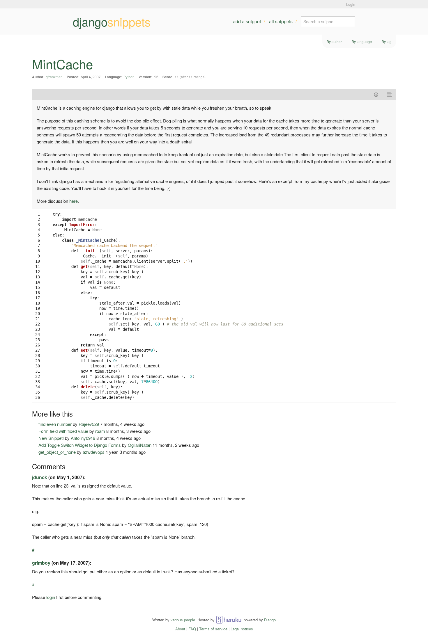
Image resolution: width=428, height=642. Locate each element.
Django (270, 620)
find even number (55, 424)
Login (350, 4)
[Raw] (389, 94)
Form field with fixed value (63, 431)
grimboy (41, 562)
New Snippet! (51, 438)
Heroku (229, 620)
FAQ (192, 629)
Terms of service (213, 629)
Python (129, 76)
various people (183, 620)
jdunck (39, 477)
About (180, 629)
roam (100, 431)
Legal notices (242, 629)
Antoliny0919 (83, 438)
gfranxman (54, 76)
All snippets (281, 21)
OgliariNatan (139, 445)
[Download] (376, 94)
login (50, 597)
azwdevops (94, 452)
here (73, 201)
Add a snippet (247, 21)
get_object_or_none (57, 452)
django (112, 21)
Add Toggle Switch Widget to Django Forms (79, 445)
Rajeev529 (89, 424)
